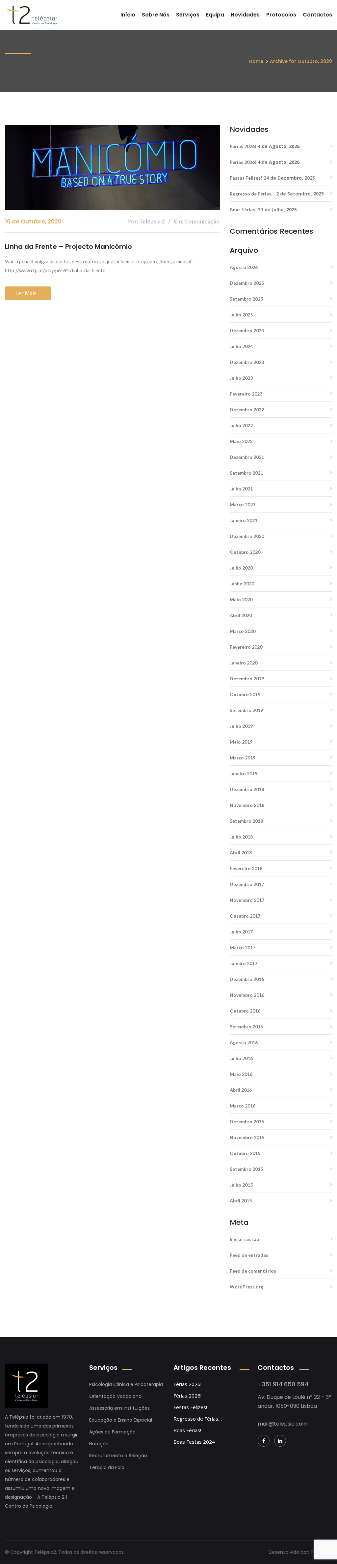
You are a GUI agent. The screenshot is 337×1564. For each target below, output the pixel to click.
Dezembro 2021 (247, 457)
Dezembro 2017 (247, 884)
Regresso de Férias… (252, 193)
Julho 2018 (241, 837)
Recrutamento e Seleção (118, 1455)
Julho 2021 (241, 488)
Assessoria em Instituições (119, 1408)
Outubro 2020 (245, 552)
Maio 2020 (241, 599)
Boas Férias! (243, 209)
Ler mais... (27, 293)
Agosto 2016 (244, 1042)
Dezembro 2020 (247, 536)
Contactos (317, 14)
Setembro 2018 (246, 821)
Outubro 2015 (245, 1153)
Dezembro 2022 (247, 409)
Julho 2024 (241, 346)
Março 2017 (242, 947)
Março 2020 (242, 631)
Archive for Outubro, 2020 (301, 61)
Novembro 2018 (247, 805)
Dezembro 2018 (247, 789)
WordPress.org (246, 1286)
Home (256, 61)
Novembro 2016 (247, 995)
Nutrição (99, 1443)
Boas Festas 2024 (194, 1441)
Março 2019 (242, 757)
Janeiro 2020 (243, 662)
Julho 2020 (241, 568)
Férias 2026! (243, 146)
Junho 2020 (242, 583)
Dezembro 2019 (247, 678)
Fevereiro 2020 (246, 647)
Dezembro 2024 (247, 330)
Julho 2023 (241, 378)
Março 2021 (242, 504)
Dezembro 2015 (247, 1121)
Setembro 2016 (246, 1026)
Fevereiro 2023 (246, 394)
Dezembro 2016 (247, 979)
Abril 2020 (241, 615)
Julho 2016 (241, 1058)
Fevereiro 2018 (246, 868)
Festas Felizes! (246, 178)
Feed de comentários (253, 1271)
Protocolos (281, 14)
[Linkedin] (280, 1441)
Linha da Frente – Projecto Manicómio (68, 246)
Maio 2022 (241, 441)
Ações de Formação (112, 1432)
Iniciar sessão (244, 1239)
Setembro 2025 (246, 299)
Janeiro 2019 (243, 773)
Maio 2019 (241, 742)
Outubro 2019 (245, 694)
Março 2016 (242, 1105)
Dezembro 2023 (247, 362)
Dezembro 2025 (247, 283)
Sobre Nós (155, 14)
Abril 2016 (241, 1090)
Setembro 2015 (246, 1169)
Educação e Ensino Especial (120, 1420)
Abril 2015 (241, 1200)
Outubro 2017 (245, 916)
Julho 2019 (241, 726)
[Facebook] (264, 1441)
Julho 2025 (241, 314)
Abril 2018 (241, 852)
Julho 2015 (241, 1185)
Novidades (245, 14)
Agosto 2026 (244, 267)
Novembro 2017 (247, 900)
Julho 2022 (241, 425)
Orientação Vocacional (116, 1396)
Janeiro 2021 (243, 520)
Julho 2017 (241, 931)
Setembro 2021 (246, 473)
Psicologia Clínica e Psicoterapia (126, 1384)
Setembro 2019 (246, 710)
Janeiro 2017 (243, 963)
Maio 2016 (241, 1074)
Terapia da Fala (106, 1467)
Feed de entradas (249, 1255)
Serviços (187, 14)
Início (127, 14)
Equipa (215, 14)
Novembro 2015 (247, 1137)
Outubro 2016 (245, 1011)
